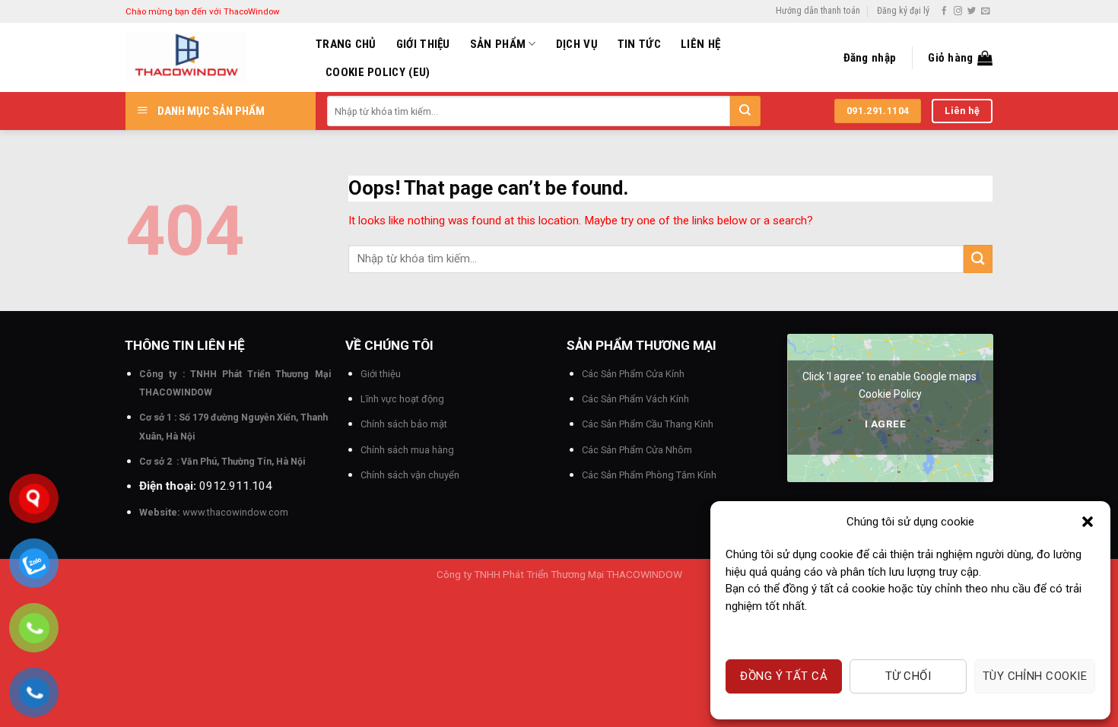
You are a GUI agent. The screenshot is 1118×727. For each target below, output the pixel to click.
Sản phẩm (498, 44)
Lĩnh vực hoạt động (402, 399)
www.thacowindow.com (235, 512)
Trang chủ (346, 44)
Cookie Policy (890, 394)
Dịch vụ (577, 44)
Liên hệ (700, 44)
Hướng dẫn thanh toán (818, 10)
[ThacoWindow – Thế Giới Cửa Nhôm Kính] (209, 57)
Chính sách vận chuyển (409, 475)
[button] (1087, 521)
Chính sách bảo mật (403, 424)
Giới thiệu (423, 44)
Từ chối (908, 676)
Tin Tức (639, 44)
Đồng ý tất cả (783, 676)
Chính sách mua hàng (407, 450)
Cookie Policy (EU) (378, 72)
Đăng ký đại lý (903, 10)
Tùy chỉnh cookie (1035, 676)
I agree (885, 423)
